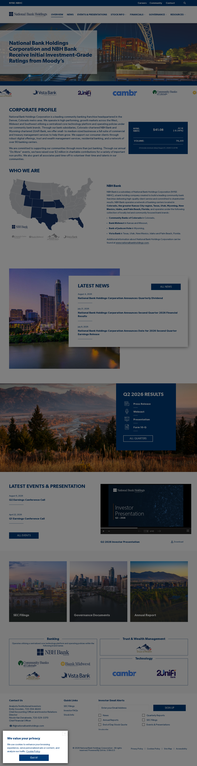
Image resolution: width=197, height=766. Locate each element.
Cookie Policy (33, 751)
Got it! (34, 757)
